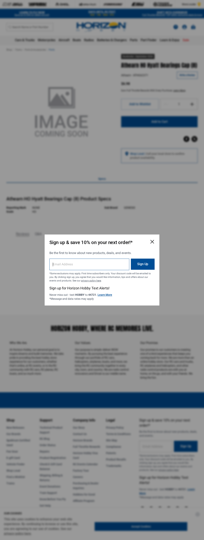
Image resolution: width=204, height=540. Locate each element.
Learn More (105, 294)
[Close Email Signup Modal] (152, 241)
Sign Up (142, 264)
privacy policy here (91, 280)
